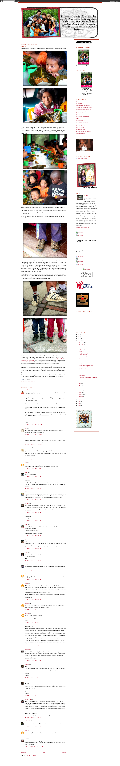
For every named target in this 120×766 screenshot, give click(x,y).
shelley (26, 564)
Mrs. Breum (27, 649)
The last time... (82, 371)
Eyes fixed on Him (83, 369)
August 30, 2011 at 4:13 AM (33, 695)
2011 (79, 340)
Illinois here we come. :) (84, 381)
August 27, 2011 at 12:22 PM (33, 468)
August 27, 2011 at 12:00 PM (33, 459)
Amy (87, 195)
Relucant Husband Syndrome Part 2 (84, 111)
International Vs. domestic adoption (84, 105)
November (81, 344)
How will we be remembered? (82, 116)
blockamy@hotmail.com (26, 361)
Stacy (26, 539)
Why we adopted (80, 127)
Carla (26, 492)
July (80, 383)
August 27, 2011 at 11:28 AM (33, 444)
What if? (78, 114)
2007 (79, 405)
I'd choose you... (79, 103)
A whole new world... (83, 356)
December (81, 342)
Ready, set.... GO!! (83, 363)
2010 (79, 399)
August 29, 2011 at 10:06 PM (33, 660)
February (81, 394)
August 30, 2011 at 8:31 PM (33, 727)
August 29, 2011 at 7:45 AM (33, 609)
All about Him (79, 124)
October (81, 347)
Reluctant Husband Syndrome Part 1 (84, 109)
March (80, 392)
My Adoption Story (80, 129)
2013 (79, 336)
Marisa (26, 573)
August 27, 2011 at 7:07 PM (33, 535)
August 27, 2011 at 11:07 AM (33, 424)
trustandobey (28, 447)
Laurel (26, 389)
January (81, 396)
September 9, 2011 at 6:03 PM (34, 746)
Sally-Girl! (27, 721)
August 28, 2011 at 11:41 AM (33, 570)
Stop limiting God (80, 113)
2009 (79, 401)
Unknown (27, 603)
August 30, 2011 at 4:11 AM (33, 677)
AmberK (27, 613)
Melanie (27, 664)
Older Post (64, 752)
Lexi (26, 738)
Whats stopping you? (81, 120)
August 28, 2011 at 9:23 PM (33, 579)
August (81, 351)
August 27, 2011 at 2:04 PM (33, 488)
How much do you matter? (82, 122)
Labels (77, 118)
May (80, 388)
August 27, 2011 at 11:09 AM (33, 434)
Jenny (26, 472)
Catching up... (82, 375)
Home (44, 752)
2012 (79, 338)
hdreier (26, 583)
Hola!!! (80, 361)
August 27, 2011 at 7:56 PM (33, 560)
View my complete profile (83, 227)
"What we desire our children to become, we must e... (86, 366)
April (80, 390)
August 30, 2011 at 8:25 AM (33, 717)
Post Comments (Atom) (32, 755)
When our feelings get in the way (83, 131)
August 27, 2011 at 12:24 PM (33, 477)
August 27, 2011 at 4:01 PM (33, 512)
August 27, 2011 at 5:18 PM (33, 521)
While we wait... (79, 101)
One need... (81, 359)
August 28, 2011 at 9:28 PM (33, 599)
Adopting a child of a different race (84, 107)
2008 (79, 403)
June (80, 386)
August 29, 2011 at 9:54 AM (33, 622)
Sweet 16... (81, 373)
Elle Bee (27, 503)
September (81, 349)
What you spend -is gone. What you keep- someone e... (87, 353)
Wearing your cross (80, 133)
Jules (26, 462)
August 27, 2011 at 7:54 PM (33, 549)
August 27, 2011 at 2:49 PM (33, 499)
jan (25, 428)
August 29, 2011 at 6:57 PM (33, 646)
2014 (79, 334)
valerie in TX (28, 699)
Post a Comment (24, 750)
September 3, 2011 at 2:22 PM (34, 735)
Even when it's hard (80, 125)
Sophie (26, 552)
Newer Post (23, 752)
